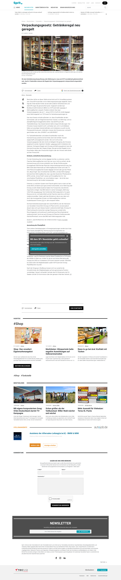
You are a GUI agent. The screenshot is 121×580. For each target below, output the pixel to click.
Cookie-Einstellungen (102, 575)
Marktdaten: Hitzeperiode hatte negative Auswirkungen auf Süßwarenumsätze (60, 351)
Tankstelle (39, 21)
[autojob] (100, 427)
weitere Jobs (35, 445)
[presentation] (106, 14)
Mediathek (54, 7)
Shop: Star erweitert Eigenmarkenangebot (23, 350)
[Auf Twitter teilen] (23, 103)
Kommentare (28, 90)
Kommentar (41, 476)
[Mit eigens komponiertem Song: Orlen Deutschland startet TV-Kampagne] (28, 394)
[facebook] (56, 558)
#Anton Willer (56, 405)
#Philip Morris (88, 405)
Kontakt (97, 3)
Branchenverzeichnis (67, 7)
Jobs (92, 3)
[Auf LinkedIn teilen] (23, 107)
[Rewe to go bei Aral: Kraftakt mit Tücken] (92, 335)
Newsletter (81, 3)
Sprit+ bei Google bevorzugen (72, 90)
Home (23, 21)
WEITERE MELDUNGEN (22, 366)
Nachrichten (28, 7)
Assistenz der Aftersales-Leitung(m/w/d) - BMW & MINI (54, 433)
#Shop (18, 324)
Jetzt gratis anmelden (38, 249)
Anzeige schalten (50, 445)
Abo (105, 3)
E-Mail (39, 469)
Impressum (81, 575)
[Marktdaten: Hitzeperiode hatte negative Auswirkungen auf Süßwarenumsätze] (60, 335)
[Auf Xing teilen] (23, 110)
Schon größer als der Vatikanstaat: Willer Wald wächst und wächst (60, 410)
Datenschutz (93, 575)
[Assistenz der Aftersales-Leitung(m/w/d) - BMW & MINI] (17, 436)
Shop (87, 3)
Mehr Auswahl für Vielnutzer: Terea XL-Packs (90, 409)
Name (63, 469)
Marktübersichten (41, 7)
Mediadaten (89, 570)
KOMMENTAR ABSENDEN (60, 505)
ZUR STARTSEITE (76, 308)
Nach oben (102, 562)
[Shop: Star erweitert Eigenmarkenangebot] (28, 335)
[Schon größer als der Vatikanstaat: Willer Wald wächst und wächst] (60, 394)
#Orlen (22, 346)
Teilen (39, 90)
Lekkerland (54, 144)
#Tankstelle (26, 375)
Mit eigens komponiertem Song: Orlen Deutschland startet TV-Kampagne (28, 410)
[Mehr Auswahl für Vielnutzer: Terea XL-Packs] (92, 394)
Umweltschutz (38, 192)
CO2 (43, 200)
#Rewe (86, 346)
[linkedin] (65, 558)
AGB (87, 575)
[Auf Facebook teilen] (23, 99)
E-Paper (74, 3)
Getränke (62, 108)
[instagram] (60, 558)
